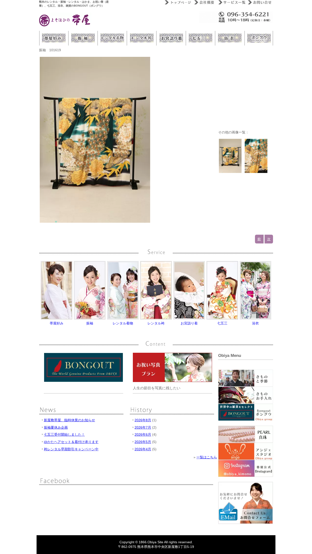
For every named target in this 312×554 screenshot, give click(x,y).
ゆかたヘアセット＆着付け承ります (71, 442)
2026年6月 (143, 434)
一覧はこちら (206, 457)
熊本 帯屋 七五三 (199, 38)
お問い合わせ (259, 2)
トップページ (177, 2)
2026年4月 (143, 449)
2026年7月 (143, 427)
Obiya (151, 542)
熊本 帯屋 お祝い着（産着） (170, 38)
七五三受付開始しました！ (64, 434)
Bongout (258, 38)
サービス (231, 2)
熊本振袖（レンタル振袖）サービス (83, 38)
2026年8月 (143, 420)
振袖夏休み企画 (56, 427)
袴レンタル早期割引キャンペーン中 (71, 449)
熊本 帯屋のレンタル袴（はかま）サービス (141, 38)
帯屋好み (53, 38)
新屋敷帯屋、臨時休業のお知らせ (69, 420)
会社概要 (204, 2)
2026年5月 (143, 442)
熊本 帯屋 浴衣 (229, 38)
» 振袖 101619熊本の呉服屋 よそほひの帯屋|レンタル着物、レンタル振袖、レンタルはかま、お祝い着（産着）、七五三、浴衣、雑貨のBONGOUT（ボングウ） (65, 20)
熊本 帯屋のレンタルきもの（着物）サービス (112, 38)
